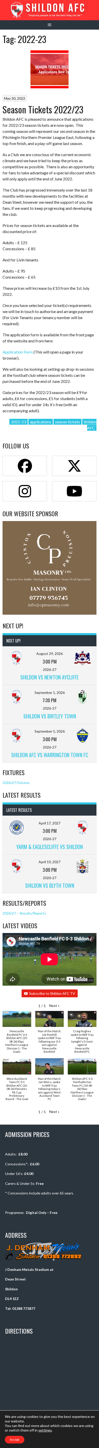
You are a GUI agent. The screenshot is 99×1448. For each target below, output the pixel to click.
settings (45, 1430)
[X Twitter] (74, 466)
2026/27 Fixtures (16, 782)
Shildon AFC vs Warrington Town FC (49, 755)
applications (40, 421)
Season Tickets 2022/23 (43, 109)
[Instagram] (25, 491)
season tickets (67, 421)
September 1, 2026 (50, 692)
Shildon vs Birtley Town (49, 716)
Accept (14, 1439)
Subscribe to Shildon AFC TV (52, 993)
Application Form (18, 351)
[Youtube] (74, 491)
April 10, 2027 (49, 862)
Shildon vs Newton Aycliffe (49, 677)
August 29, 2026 (49, 653)
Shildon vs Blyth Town (49, 885)
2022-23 (18, 421)
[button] (54, 1005)
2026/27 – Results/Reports (24, 913)
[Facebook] (25, 466)
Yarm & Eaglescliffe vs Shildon (49, 847)
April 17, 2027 (49, 823)
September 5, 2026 (50, 731)
